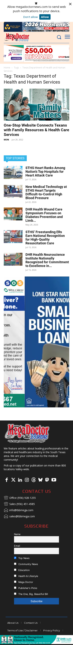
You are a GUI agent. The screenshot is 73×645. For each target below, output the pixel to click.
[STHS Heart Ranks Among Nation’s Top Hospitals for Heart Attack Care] (13, 172)
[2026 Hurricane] (36, 27)
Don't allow (30, 17)
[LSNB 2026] (36, 342)
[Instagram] (27, 480)
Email (17, 545)
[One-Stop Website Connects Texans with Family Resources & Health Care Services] (36, 105)
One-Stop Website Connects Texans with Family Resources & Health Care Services (36, 130)
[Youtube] (54, 480)
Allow (45, 17)
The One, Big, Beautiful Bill (33, 594)
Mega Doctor (25, 582)
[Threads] (33, 480)
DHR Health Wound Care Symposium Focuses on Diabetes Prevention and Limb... (44, 214)
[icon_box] (20, 498)
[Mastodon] (47, 480)
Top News (24, 558)
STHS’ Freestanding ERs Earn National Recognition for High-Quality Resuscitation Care (45, 237)
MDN (6, 139)
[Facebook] (6, 480)
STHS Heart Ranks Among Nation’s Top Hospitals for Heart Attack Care (45, 171)
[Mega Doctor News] (17, 37)
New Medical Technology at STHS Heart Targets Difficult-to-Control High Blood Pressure (46, 192)
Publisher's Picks (27, 588)
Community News (28, 564)
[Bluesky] (40, 480)
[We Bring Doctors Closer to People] (27, 433)
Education (24, 570)
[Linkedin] (20, 480)
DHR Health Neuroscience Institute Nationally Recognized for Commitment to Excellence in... (47, 260)
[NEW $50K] (36, 53)
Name (17, 534)
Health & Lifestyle (28, 576)
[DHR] (36, 643)
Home (7, 67)
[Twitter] (13, 480)
